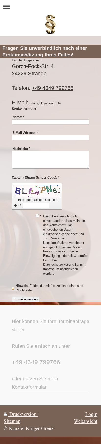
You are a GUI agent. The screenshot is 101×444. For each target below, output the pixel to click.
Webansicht (85, 420)
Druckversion (23, 413)
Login (91, 413)
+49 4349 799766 (52, 88)
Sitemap (12, 420)
